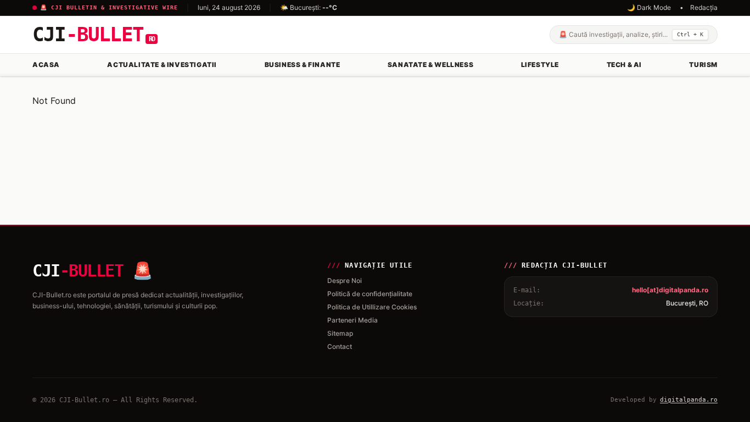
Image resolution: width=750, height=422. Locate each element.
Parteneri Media (352, 320)
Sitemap (340, 333)
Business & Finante (302, 64)
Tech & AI (624, 64)
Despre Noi (344, 280)
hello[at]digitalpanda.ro (670, 290)
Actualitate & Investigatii (162, 64)
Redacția (704, 7)
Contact (339, 346)
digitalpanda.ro (689, 399)
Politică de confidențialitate (369, 294)
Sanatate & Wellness (430, 64)
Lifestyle (540, 64)
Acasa (46, 64)
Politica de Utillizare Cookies (372, 307)
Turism (703, 64)
